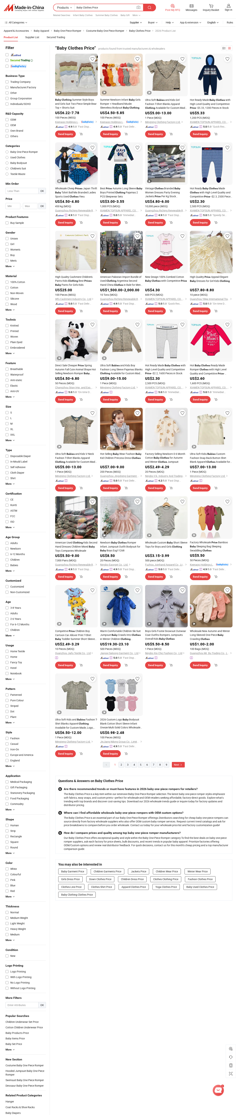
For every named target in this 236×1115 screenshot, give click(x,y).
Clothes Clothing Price (165, 879)
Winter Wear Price (198, 871)
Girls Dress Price (70, 879)
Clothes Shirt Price (101, 887)
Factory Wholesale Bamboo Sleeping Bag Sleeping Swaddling (209, 546)
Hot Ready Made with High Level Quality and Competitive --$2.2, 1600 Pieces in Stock (165, 369)
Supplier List (32, 37)
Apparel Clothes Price (134, 887)
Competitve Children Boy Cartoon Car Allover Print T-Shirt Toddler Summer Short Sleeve (75, 635)
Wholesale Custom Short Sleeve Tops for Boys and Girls (166, 544)
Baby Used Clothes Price (200, 887)
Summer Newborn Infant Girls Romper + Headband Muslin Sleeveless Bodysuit (120, 103)
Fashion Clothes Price (200, 879)
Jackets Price (138, 871)
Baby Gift (125, 15)
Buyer (151, 22)
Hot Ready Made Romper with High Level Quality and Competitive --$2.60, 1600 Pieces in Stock (208, 370)
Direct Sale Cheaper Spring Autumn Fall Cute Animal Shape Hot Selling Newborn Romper (75, 369)
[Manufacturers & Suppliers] (24, 7)
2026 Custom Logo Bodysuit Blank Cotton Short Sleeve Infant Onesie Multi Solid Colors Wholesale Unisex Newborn (120, 723)
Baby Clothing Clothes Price (77, 894)
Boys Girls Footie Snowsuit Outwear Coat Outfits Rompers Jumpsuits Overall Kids (165, 634)
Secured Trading (56, 37)
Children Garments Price (107, 871)
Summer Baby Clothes (107, 15)
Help (168, 22)
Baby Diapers (13, 1113)
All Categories (16, 22)
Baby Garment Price (72, 871)
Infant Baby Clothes (83, 15)
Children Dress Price (132, 879)
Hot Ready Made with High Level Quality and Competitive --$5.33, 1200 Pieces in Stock (210, 104)
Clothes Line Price (71, 887)
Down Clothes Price (100, 879)
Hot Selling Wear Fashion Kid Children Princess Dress (120, 456)
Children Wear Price (167, 871)
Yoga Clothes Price (166, 887)
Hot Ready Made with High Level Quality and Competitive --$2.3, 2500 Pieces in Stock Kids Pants (211, 193)
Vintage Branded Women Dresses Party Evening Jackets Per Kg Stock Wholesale (162, 192)
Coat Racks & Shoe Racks (20, 1107)
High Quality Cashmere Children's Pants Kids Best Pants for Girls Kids (74, 280)
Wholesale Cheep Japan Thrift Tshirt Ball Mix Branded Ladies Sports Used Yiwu (76, 192)
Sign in (228, 9)
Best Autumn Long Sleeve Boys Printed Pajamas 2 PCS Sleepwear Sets (121, 192)
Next (177, 764)
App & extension (189, 22)
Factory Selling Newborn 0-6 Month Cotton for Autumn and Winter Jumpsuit (165, 457)
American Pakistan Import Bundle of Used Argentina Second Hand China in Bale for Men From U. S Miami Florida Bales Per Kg (120, 281)
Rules (230, 22)
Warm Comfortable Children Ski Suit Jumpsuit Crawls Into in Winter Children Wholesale (120, 635)
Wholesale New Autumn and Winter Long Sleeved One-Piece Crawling (210, 635)
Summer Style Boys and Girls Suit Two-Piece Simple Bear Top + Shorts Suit (76, 103)
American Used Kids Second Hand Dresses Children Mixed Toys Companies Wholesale (76, 546)
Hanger (10, 1101)
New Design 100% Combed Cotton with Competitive (166, 278)
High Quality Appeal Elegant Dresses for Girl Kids (210, 279)
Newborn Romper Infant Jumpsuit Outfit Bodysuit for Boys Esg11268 (120, 546)
